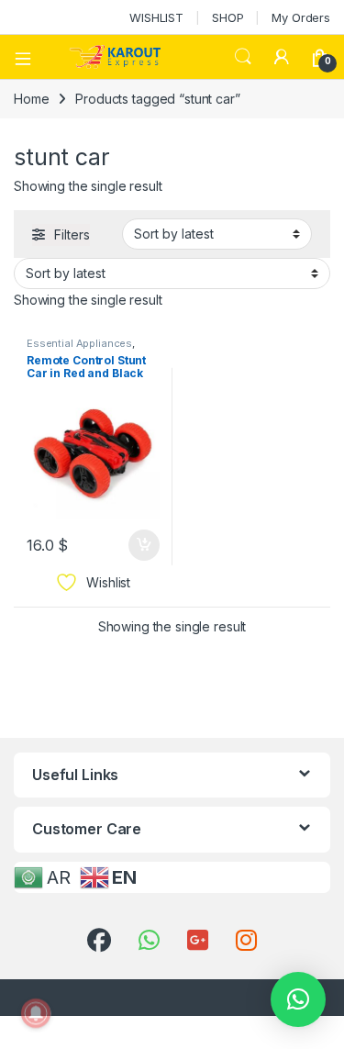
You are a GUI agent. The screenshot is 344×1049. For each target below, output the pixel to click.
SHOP (227, 17)
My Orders (301, 17)
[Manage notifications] (35, 1013)
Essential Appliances (79, 343)
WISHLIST (156, 17)
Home (31, 98)
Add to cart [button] (144, 545)
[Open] (29, 56)
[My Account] (282, 57)
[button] (298, 999)
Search (243, 57)
